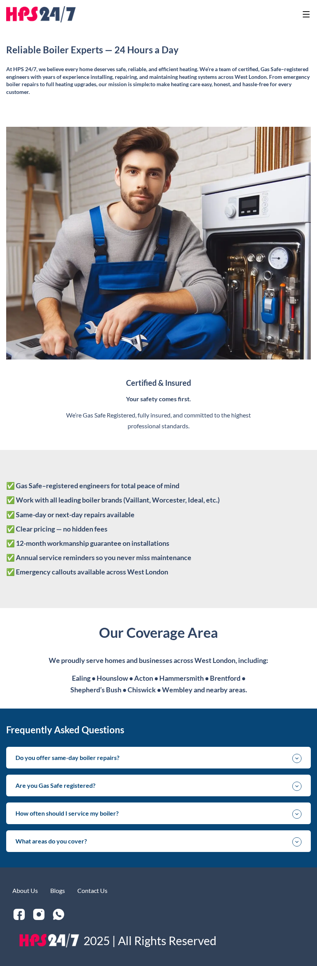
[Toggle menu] (306, 14)
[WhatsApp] (58, 914)
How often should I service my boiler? (67, 813)
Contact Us (92, 890)
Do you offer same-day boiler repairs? (67, 757)
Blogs (57, 890)
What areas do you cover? (51, 841)
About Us (25, 890)
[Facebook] (19, 914)
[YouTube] (39, 914)
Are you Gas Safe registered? (55, 785)
